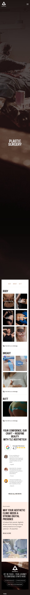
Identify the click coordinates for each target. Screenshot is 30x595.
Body (9, 284)
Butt (20, 284)
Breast (15, 284)
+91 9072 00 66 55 (9, 580)
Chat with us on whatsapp (11, 346)
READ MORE (7, 533)
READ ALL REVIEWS (15, 494)
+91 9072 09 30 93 (20, 580)
